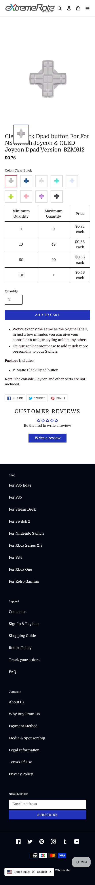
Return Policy (20, 648)
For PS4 (15, 558)
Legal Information (24, 750)
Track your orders (24, 660)
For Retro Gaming (24, 582)
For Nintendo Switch (26, 533)
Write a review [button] (48, 438)
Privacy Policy (21, 774)
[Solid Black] (57, 196)
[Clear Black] (11, 181)
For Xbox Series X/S (26, 546)
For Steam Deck (22, 509)
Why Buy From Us (24, 714)
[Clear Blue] (26, 181)
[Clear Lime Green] (11, 196)
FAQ (12, 672)
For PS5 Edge (20, 485)
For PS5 (15, 497)
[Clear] (41, 181)
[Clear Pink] (26, 196)
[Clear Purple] (41, 196)
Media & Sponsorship (27, 738)
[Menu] (87, 8)
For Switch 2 (19, 521)
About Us (16, 702)
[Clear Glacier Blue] (72, 181)
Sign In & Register (24, 624)
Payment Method (23, 726)
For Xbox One (20, 570)
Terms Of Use (20, 762)
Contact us (18, 612)
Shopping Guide (22, 636)
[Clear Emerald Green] (57, 181)
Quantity (11, 291)
